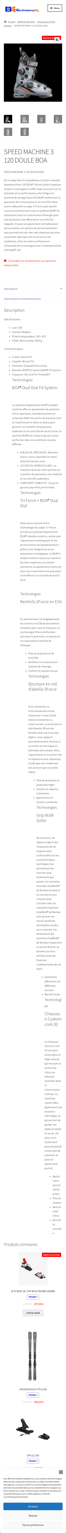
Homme (8, 25)
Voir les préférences (33, 1525)
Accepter (33, 1506)
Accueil (11, 21)
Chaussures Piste (46, 21)
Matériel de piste (26, 21)
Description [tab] (10, 288)
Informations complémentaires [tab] (22, 298)
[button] (61, 1472)
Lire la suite (33, 1312)
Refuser (33, 1515)
